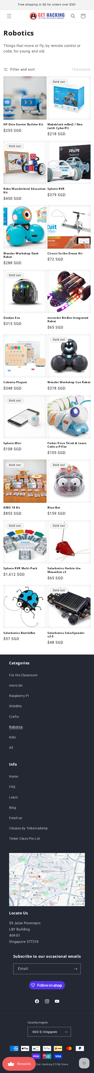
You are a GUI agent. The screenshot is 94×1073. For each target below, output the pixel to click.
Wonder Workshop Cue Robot (69, 382)
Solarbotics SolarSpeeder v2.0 (65, 634)
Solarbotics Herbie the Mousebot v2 (64, 570)
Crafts (14, 716)
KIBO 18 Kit (11, 507)
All (11, 747)
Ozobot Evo (11, 318)
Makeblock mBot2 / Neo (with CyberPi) (65, 126)
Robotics (16, 727)
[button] (9, 16)
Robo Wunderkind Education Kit (24, 190)
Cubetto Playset (15, 382)
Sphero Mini (12, 443)
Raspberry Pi (19, 696)
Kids (12, 737)
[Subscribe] (75, 968)
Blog (12, 807)
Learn (13, 797)
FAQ (12, 787)
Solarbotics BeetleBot (19, 633)
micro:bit (16, 685)
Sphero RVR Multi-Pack (20, 568)
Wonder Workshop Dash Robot (21, 255)
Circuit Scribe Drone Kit (64, 253)
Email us (15, 818)
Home (13, 776)
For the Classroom (23, 675)
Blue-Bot (53, 507)
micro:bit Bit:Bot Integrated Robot (68, 319)
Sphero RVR (56, 189)
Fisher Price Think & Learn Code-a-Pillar (67, 444)
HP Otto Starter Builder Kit (23, 124)
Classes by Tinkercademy (28, 828)
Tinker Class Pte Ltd (24, 838)
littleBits (15, 706)
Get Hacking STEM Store (52, 1064)
